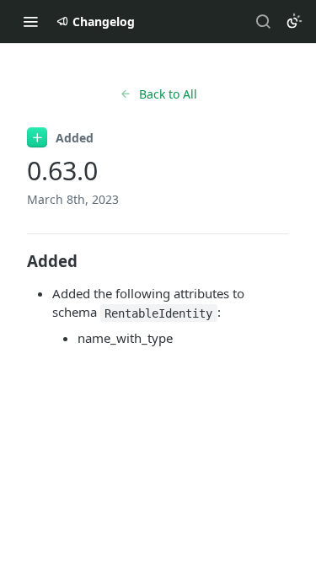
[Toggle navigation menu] (30, 21)
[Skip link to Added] (15, 261)
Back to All (168, 94)
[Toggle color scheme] (294, 21)
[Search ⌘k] (262, 21)
